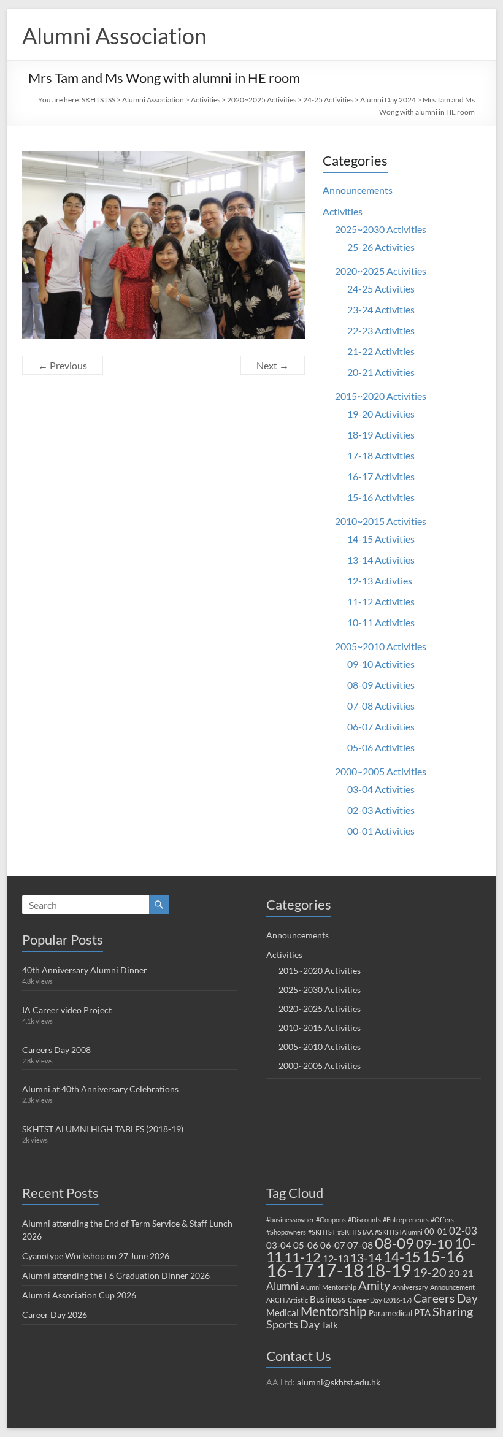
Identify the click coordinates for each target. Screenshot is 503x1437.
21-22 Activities (381, 351)
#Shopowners (286, 1232)
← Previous (62, 365)
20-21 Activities (381, 372)
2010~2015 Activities (380, 521)
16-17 (290, 1270)
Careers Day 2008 (56, 1049)
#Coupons (331, 1220)
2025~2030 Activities (380, 229)
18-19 (388, 1270)
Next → (272, 365)
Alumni (282, 1285)
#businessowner (290, 1220)
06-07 (332, 1245)
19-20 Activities (381, 414)
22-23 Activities (381, 330)
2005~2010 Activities (380, 646)
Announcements (358, 190)
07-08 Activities (381, 705)
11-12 (302, 1257)
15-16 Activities (381, 497)
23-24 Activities (381, 309)
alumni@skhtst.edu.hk (338, 1382)
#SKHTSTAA (355, 1232)
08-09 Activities (381, 685)
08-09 (394, 1243)
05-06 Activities (381, 747)
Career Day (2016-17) (380, 1300)
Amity (374, 1285)
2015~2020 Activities (380, 396)
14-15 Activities (381, 539)
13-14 (366, 1258)
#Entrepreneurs (406, 1220)
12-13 (335, 1258)
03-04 (278, 1245)
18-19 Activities (381, 434)
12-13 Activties (379, 580)
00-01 (435, 1231)
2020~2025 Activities (261, 99)
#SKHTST (322, 1232)
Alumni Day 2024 (388, 99)
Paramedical (390, 1313)
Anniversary (410, 1287)
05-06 (305, 1245)
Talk (329, 1324)
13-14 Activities (381, 559)
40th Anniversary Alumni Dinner (84, 970)
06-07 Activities (381, 726)
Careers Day (445, 1298)
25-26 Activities (381, 247)
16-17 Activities (381, 476)
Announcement (452, 1287)
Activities (205, 99)
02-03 (463, 1230)
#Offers (442, 1220)
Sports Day (293, 1324)
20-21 (461, 1273)
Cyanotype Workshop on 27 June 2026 (95, 1256)
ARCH (275, 1300)
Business (328, 1299)
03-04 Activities (381, 789)
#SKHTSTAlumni (399, 1232)
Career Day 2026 (54, 1314)
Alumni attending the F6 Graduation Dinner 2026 (116, 1275)
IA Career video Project (67, 1010)
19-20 (430, 1272)
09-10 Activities (381, 664)
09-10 (434, 1243)
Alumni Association (114, 35)
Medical (282, 1312)
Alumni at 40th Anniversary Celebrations (100, 1089)
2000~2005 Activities (380, 771)
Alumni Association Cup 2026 (79, 1295)
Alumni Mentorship (328, 1287)
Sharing (452, 1311)
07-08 (360, 1245)
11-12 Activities (381, 601)
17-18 (340, 1270)
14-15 (401, 1256)
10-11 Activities (381, 622)
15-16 (443, 1256)
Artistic (297, 1300)
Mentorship (334, 1311)
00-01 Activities (381, 831)
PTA (422, 1312)
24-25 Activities (328, 99)
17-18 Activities (381, 455)
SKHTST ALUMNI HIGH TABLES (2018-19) (102, 1129)
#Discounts (364, 1220)
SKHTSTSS (98, 99)
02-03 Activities (381, 810)
